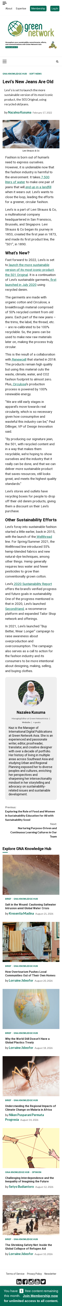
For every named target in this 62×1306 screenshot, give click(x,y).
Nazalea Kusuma (19, 112)
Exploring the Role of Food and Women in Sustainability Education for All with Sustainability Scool (30, 813)
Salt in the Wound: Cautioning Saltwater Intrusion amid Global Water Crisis (31, 875)
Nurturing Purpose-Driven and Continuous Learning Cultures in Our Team (33, 830)
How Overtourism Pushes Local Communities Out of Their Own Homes (31, 942)
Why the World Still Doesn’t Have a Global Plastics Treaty (31, 1009)
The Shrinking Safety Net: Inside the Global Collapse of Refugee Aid (31, 1215)
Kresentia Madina (21, 913)
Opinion (36, 1172)
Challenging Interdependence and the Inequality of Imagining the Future (31, 1148)
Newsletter (50, 1273)
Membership (38, 8)
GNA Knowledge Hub (15, 74)
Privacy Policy (34, 1273)
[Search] (57, 61)
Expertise (21, 8)
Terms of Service (15, 1273)
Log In (55, 8)
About (9, 8)
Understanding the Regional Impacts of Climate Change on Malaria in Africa (31, 1076)
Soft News (35, 74)
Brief (8, 899)
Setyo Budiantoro (21, 1186)
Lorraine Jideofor (21, 980)
